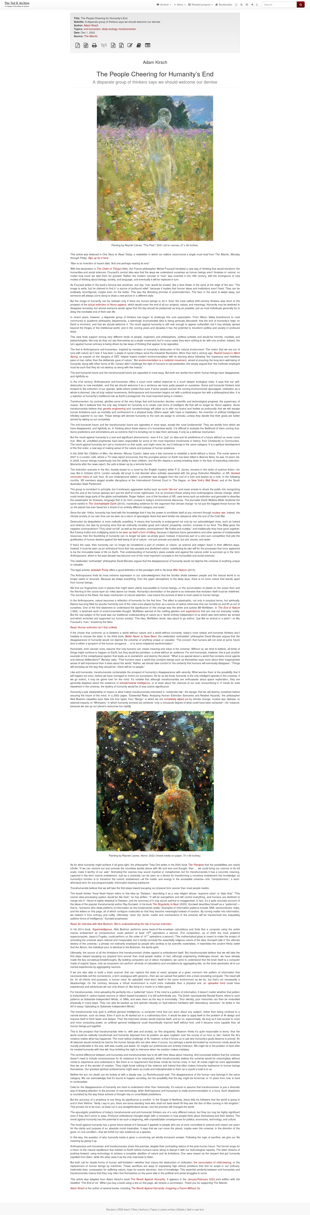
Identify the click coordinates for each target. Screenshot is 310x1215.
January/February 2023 (201, 1179)
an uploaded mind (214, 983)
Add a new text (195, 1209)
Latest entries (167, 1209)
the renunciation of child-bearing (212, 1162)
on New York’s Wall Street (202, 480)
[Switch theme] (257, 4)
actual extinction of (107, 304)
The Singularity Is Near (165, 904)
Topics (154, 1209)
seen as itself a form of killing (139, 532)
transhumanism (127, 29)
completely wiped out (176, 699)
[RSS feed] (241, 4)
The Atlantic (91, 36)
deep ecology (109, 29)
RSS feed (123, 1209)
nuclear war (218, 512)
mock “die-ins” (169, 489)
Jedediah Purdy (99, 570)
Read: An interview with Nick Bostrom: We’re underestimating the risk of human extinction (121, 924)
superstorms (193, 611)
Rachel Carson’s (223, 353)
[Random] (247, 4)
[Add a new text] (252, 4)
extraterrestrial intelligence (135, 683)
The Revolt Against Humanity (148, 1179)
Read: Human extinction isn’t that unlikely (93, 627)
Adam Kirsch (91, 25)
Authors (143, 1209)
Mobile (181, 1209)
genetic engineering (114, 408)
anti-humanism (92, 29)
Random (111, 1209)
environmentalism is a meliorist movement (162, 360)
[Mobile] (236, 4)
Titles (134, 1209)
